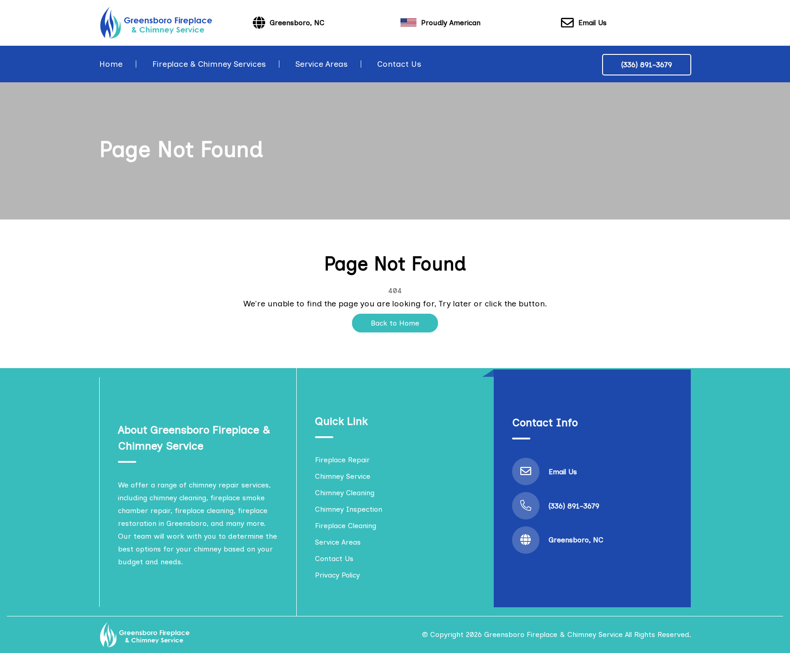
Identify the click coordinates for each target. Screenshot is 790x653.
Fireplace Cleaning (345, 525)
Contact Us (399, 64)
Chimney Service (342, 476)
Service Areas (321, 64)
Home (111, 64)
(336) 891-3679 (646, 64)
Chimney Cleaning (344, 492)
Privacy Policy (337, 575)
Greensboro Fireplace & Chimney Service (553, 634)
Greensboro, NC (576, 539)
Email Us (592, 22)
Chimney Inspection (348, 509)
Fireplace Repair (342, 459)
